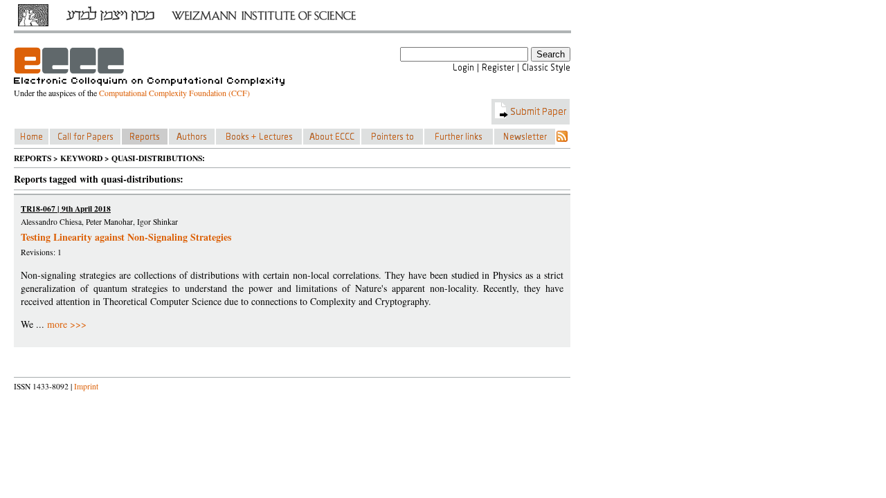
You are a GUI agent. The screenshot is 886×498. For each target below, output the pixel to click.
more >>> (67, 324)
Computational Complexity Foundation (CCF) (174, 92)
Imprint (86, 386)
